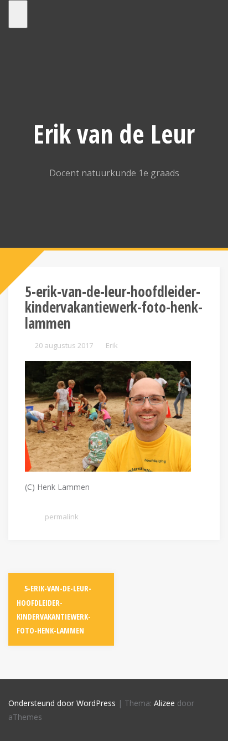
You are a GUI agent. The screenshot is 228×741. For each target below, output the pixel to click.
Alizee (164, 703)
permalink (61, 517)
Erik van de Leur (114, 133)
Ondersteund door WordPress (62, 703)
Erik (112, 345)
